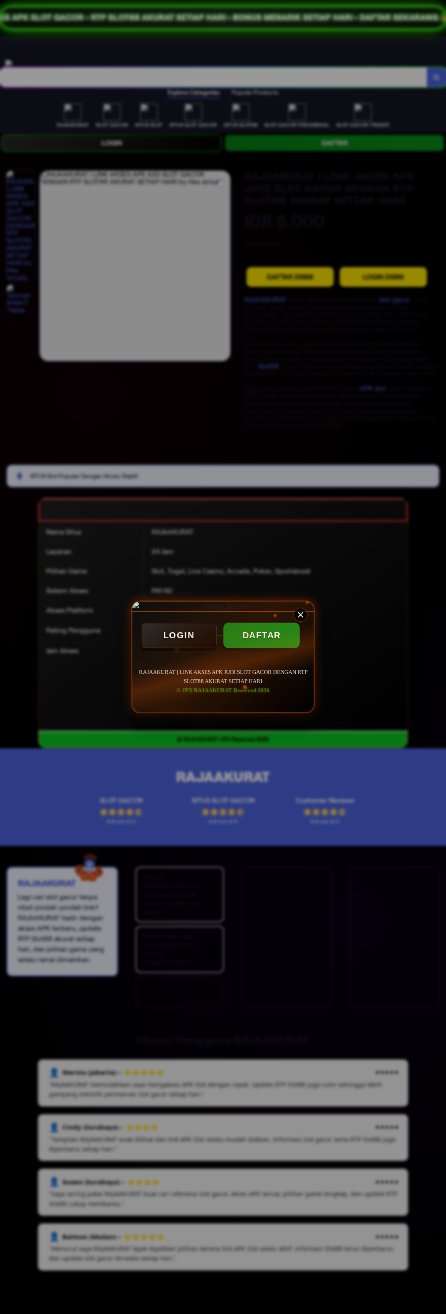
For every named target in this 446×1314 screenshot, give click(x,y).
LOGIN (179, 635)
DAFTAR (262, 635)
